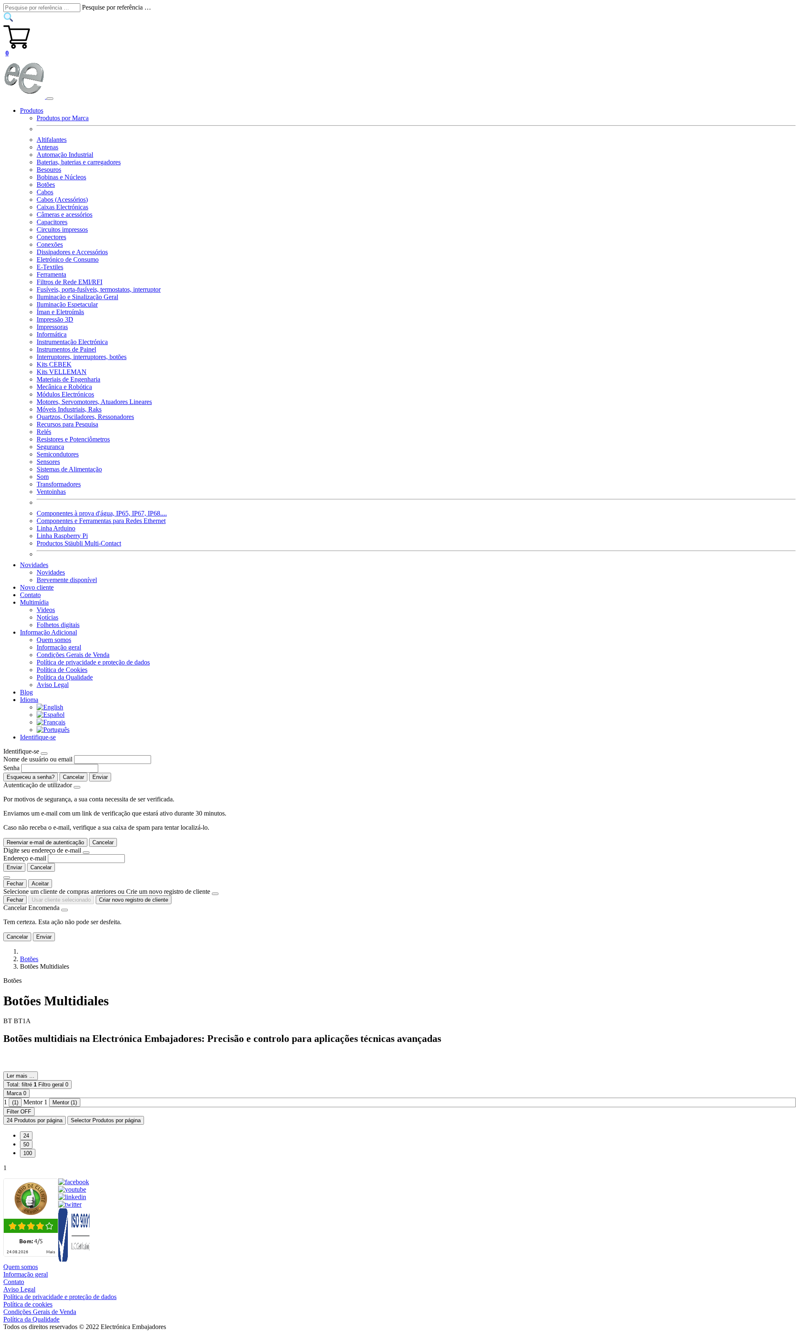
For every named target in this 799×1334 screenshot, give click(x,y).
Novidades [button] (34, 564)
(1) (15, 1102)
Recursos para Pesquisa (67, 424)
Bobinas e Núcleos (61, 177)
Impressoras (52, 326)
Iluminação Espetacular (67, 304)
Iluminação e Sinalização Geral (77, 296)
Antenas (47, 147)
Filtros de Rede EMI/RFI (69, 281)
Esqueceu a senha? (31, 777)
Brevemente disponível (67, 579)
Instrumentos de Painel (66, 349)
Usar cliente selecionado (61, 900)
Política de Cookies (62, 669)
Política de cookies (27, 1304)
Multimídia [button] (34, 602)
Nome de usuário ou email (37, 759)
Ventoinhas (51, 491)
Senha (11, 767)
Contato (30, 594)
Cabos (45, 192)
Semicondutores (58, 454)
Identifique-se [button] (38, 737)
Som (43, 476)
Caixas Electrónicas (62, 207)
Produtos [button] (31, 110)
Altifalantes (52, 139)
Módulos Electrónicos (65, 394)
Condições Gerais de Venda (73, 654)
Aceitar (40, 883)
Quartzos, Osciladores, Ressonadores (85, 416)
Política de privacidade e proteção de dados (93, 662)
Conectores (51, 237)
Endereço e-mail (24, 858)
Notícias (47, 617)
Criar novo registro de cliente (133, 900)
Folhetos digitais (58, 624)
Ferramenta (51, 274)
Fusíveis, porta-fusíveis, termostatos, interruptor (99, 289)
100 (27, 1153)
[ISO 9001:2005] (74, 1259)
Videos (46, 609)
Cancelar (73, 777)
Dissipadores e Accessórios (72, 251)
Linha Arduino (56, 528)
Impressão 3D (55, 319)
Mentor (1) (64, 1102)
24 (26, 1136)
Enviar (100, 777)
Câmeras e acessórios (64, 214)
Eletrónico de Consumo (68, 259)
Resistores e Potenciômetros (73, 439)
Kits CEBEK (54, 364)
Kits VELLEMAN (62, 371)
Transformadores (59, 484)
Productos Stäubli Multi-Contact (79, 543)
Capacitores (52, 222)
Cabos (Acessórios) (62, 199)
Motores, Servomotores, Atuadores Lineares (94, 401)
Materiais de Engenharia (68, 379)
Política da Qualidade (65, 677)
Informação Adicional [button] (48, 632)
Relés (44, 431)
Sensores (48, 461)
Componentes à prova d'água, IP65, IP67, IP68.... (102, 513)
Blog (26, 692)
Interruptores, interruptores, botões (82, 356)
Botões (46, 184)
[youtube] (72, 1189)
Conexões (50, 244)
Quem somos (54, 639)
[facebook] (73, 1181)
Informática (52, 334)
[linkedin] (72, 1196)
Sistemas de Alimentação (69, 469)
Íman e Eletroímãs (60, 311)
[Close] (44, 753)
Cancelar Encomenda (31, 907)
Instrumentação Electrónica (72, 341)
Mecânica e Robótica (64, 386)
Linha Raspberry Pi (62, 535)
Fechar (15, 883)
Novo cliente (37, 587)
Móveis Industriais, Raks (69, 409)
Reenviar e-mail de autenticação (45, 842)
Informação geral (59, 647)
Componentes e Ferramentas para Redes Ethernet (101, 520)
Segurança (50, 446)
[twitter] (70, 1204)
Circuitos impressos (62, 229)
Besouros (49, 169)
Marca (16, 1093)
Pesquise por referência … (116, 7)
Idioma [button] (29, 699)
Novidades (51, 572)
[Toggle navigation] (50, 98)
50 (26, 1144)
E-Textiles (50, 266)
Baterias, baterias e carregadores (79, 162)
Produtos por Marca (63, 117)
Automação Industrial (65, 154)
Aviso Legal (53, 684)
